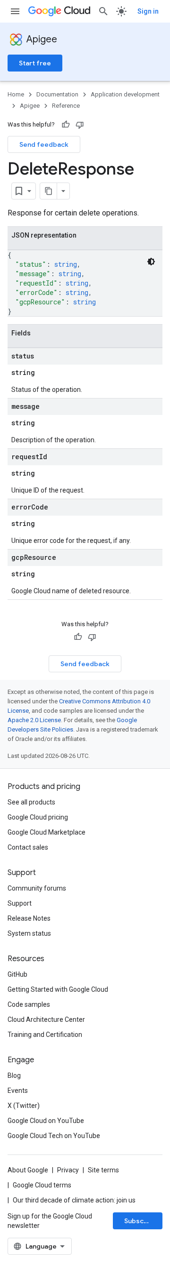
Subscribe (140, 1221)
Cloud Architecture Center (46, 1019)
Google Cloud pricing (38, 817)
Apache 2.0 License (34, 720)
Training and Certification (45, 1034)
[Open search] (103, 11)
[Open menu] (15, 11)
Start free (35, 63)
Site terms (103, 1170)
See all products (31, 802)
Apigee (41, 39)
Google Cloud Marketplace (46, 832)
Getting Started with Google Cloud (58, 989)
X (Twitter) (24, 1105)
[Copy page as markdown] (48, 191)
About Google (28, 1170)
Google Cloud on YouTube (46, 1120)
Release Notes (29, 918)
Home (16, 94)
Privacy (68, 1170)
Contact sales (28, 847)
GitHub (17, 974)
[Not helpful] (80, 125)
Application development (125, 94)
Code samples (29, 1004)
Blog (14, 1075)
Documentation (57, 94)
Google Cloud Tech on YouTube (54, 1135)
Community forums (37, 888)
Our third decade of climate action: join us (74, 1200)
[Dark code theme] (151, 261)
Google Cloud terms (42, 1185)
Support (20, 903)
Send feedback (43, 144)
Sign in (148, 11)
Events (18, 1090)
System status (29, 933)
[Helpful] (66, 125)
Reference (66, 105)
